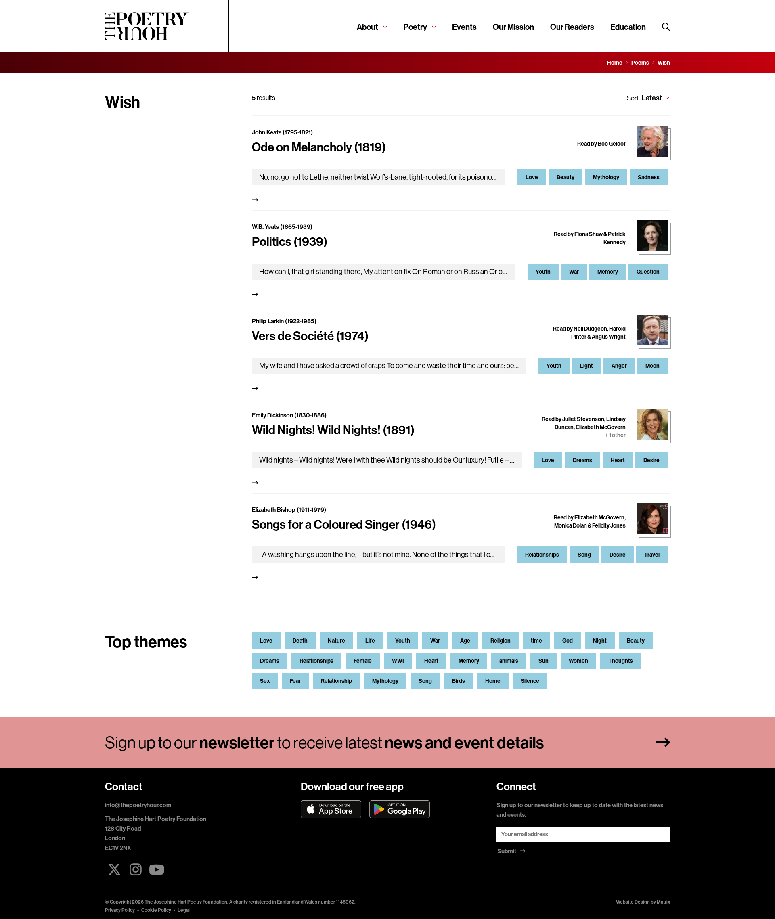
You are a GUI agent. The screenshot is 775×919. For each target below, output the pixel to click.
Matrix (663, 902)
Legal (184, 910)
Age (465, 640)
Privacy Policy (120, 910)
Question (648, 271)
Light (586, 365)
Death (300, 640)
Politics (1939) (289, 241)
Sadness (649, 177)
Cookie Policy (156, 910)
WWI (398, 660)
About (367, 27)
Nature (336, 640)
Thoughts (620, 660)
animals (508, 660)
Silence (530, 681)
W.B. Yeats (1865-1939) (282, 226)
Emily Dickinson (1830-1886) (289, 415)
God (567, 640)
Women (578, 660)
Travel (652, 554)
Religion (500, 640)
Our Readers (572, 27)
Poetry (415, 27)
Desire (651, 460)
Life (370, 640)
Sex (265, 681)
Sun (543, 660)
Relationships (542, 554)
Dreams (582, 460)
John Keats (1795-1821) (282, 132)
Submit (507, 851)
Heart (618, 460)
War (574, 271)
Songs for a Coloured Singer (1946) (344, 524)
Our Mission (513, 27)
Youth (543, 271)
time (536, 640)
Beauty (565, 177)
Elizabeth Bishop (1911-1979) (289, 509)
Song (584, 554)
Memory (607, 271)
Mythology (606, 177)
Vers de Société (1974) (310, 335)
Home (493, 681)
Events (464, 27)
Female (363, 660)
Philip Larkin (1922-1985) (284, 321)
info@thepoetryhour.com (138, 805)
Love (532, 177)
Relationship (336, 681)
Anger (619, 365)
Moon (652, 365)
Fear (295, 681)
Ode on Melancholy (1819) (319, 147)
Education (628, 27)
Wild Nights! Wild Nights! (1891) (333, 430)
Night (600, 640)
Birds (458, 681)
